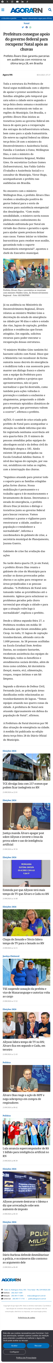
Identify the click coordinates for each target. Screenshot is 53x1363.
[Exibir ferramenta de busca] (50, 10)
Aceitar (14, 1346)
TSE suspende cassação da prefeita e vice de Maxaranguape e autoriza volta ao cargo (26, 992)
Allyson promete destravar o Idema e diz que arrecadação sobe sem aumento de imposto (25, 1205)
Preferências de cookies (26, 1317)
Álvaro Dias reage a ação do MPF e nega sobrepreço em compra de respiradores (23, 1098)
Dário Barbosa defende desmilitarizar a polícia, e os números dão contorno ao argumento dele (26, 1258)
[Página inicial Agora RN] (11, 1280)
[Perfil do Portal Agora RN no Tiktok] (28, 1)
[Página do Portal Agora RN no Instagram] (13, 1)
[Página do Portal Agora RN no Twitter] (9, 1)
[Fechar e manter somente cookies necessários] (51, 1346)
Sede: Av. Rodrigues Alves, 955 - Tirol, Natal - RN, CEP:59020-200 (27, 1290)
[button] (2, 10)
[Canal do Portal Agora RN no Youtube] (18, 1)
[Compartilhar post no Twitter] (23, 27)
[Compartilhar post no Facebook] (27, 27)
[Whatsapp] (30, 27)
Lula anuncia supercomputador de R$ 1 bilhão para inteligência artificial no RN (26, 1152)
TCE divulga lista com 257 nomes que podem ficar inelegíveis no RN (25, 785)
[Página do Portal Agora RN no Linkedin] (24, 1)
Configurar (14, 1352)
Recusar (38, 1346)
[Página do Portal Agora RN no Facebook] (3, 1)
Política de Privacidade (26, 1358)
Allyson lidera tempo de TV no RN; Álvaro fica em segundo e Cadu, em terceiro (24, 1045)
